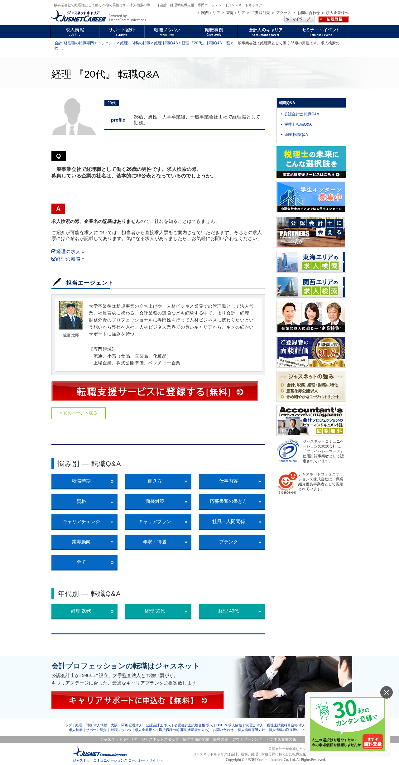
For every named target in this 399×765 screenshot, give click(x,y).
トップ (67, 725)
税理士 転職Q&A (298, 124)
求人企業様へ (337, 13)
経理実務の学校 (196, 739)
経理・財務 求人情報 (91, 725)
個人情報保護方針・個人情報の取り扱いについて (275, 730)
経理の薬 (220, 739)
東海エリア (235, 13)
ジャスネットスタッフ (160, 739)
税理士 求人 (254, 725)
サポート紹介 (96, 730)
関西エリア (210, 13)
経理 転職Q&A (166, 43)
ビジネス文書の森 (281, 739)
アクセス (283, 13)
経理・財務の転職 (135, 43)
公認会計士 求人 (158, 725)
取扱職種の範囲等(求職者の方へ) (184, 730)
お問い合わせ (308, 13)
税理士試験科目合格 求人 (286, 725)
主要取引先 (260, 13)
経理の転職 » (70, 259)
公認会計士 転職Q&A (301, 114)
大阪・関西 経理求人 (126, 725)
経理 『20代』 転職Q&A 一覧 (206, 43)
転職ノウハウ (121, 730)
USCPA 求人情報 (229, 725)
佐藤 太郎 (71, 335)
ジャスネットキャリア (118, 739)
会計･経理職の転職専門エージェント (85, 43)
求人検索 (76, 730)
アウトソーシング (247, 739)
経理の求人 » (70, 251)
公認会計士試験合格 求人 (193, 725)
